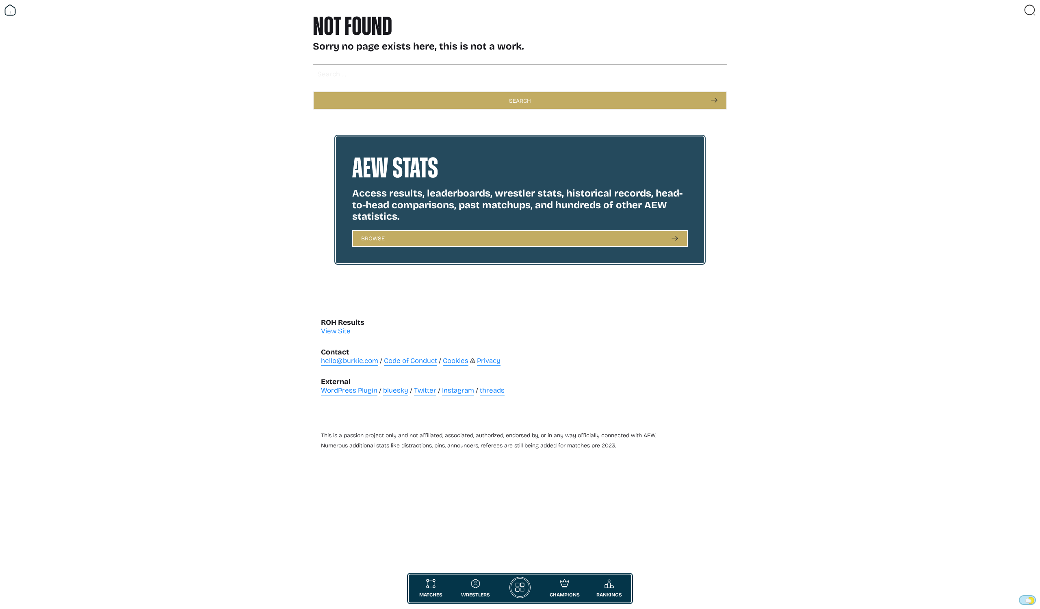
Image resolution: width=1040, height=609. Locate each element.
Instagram (458, 390)
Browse (373, 238)
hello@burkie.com (349, 360)
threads (492, 390)
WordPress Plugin (349, 390)
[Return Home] (10, 10)
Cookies (455, 360)
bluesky (395, 390)
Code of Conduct (410, 360)
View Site (336, 331)
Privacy (488, 360)
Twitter (425, 390)
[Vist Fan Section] (1016, 10)
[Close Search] (1030, 10)
